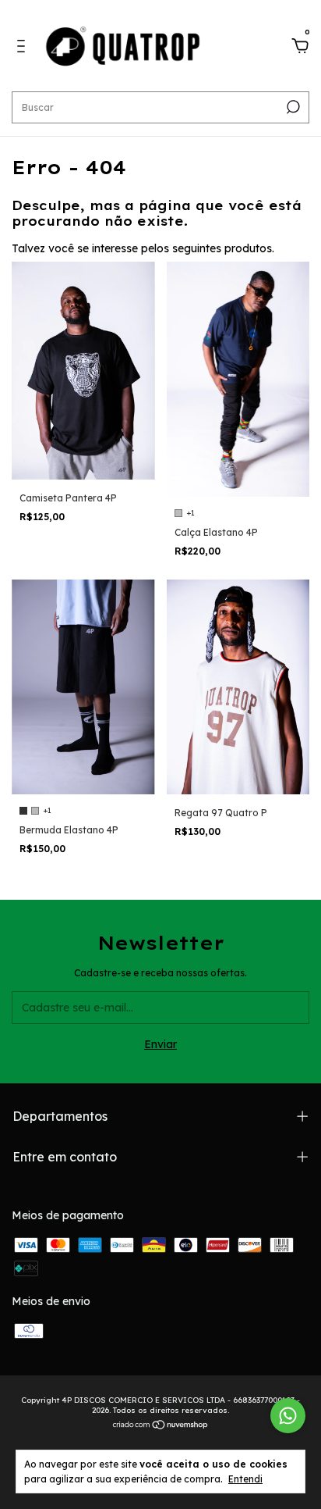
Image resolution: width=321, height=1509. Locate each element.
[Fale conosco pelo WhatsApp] (287, 1415)
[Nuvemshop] (161, 1426)
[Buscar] (291, 107)
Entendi (245, 1479)
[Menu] (24, 48)
